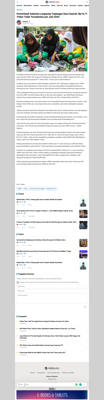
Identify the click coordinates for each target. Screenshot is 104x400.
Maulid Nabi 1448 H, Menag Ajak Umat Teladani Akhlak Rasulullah (39, 200)
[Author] (19, 22)
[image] (83, 203)
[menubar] (18, 2)
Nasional (19, 10)
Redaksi (25, 22)
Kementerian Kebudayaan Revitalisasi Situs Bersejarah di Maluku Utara (41, 240)
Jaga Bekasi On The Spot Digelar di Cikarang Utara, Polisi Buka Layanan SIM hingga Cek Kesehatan (50, 337)
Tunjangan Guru (51, 189)
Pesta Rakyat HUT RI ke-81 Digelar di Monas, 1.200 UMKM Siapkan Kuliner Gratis (45, 211)
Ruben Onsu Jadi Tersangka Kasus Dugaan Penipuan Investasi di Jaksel (44, 321)
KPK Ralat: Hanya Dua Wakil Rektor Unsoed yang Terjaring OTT (41, 345)
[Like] (19, 384)
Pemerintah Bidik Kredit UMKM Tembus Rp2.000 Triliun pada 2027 (43, 353)
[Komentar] (25, 384)
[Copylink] (80, 384)
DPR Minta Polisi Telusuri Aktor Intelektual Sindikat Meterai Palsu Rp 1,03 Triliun (47, 329)
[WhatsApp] (76, 384)
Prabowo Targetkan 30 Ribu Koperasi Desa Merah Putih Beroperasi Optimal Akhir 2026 (46, 222)
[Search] (86, 2)
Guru (25, 189)
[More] (77, 205)
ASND (19, 189)
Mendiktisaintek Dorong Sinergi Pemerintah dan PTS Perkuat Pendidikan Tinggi (44, 251)
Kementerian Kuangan (37, 189)
